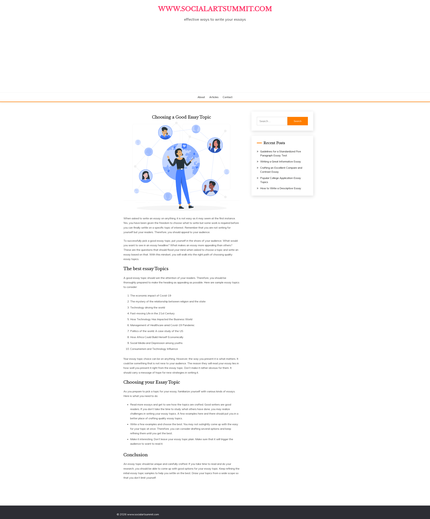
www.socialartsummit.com (215, 9)
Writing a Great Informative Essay (280, 161)
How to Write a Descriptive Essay (280, 188)
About (201, 97)
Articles (214, 97)
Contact (227, 97)
